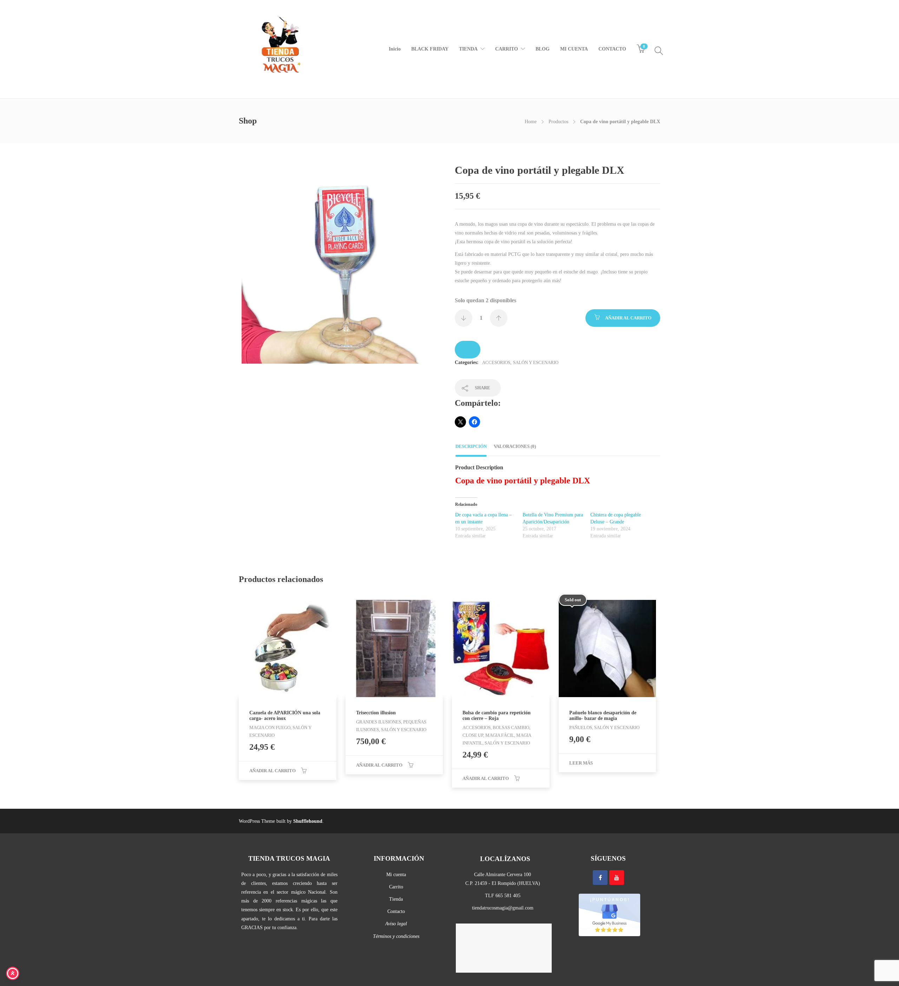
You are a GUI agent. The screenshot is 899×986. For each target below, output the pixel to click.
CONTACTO (612, 49)
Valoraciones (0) (515, 446)
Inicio (395, 49)
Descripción (471, 446)
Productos (558, 121)
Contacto (396, 911)
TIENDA (468, 49)
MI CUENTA (574, 49)
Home (531, 121)
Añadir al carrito (628, 317)
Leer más (581, 763)
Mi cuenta (396, 874)
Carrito (396, 886)
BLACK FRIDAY (429, 49)
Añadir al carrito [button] (272, 770)
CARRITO (506, 49)
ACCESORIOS (496, 362)
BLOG (543, 49)
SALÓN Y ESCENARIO (535, 362)
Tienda (396, 899)
